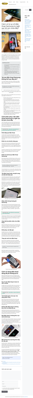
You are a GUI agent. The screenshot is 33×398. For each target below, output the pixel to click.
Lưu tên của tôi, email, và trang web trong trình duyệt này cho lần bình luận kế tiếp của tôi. (11, 389)
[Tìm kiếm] (30, 10)
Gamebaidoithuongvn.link (12, 4)
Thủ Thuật (4, 361)
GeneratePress (25, 396)
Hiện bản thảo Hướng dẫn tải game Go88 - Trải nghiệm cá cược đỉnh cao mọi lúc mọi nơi (28, 21)
